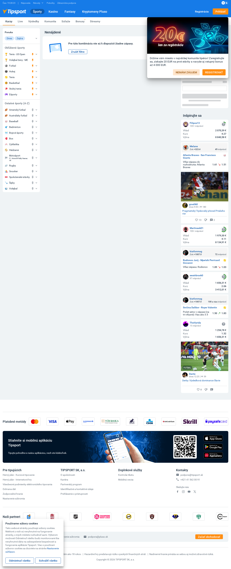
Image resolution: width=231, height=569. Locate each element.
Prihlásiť (220, 11)
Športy (37, 11)
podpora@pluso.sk (98, 536)
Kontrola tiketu (126, 474)
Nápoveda (25, 3)
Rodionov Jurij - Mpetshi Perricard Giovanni (201, 261)
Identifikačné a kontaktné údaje (77, 489)
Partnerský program (71, 484)
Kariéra (64, 479)
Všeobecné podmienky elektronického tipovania (27, 484)
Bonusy (80, 21)
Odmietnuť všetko (19, 560)
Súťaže (66, 21)
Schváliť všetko (48, 560)
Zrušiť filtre (78, 52)
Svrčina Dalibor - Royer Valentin (200, 307)
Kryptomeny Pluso (94, 11)
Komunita (50, 21)
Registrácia (202, 11)
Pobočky (51, 3)
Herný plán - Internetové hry (17, 479)
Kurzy (8, 21)
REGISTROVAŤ (214, 72)
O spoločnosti (68, 474)
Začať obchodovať (209, 537)
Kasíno (53, 11)
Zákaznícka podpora (66, 3)
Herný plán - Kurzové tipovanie (18, 474)
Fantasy (70, 11)
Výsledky (33, 21)
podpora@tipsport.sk (191, 474)
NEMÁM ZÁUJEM (186, 72)
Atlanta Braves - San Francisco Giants (199, 156)
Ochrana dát (9, 489)
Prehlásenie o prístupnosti (74, 493)
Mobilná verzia (125, 479)
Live (20, 21)
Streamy (95, 21)
